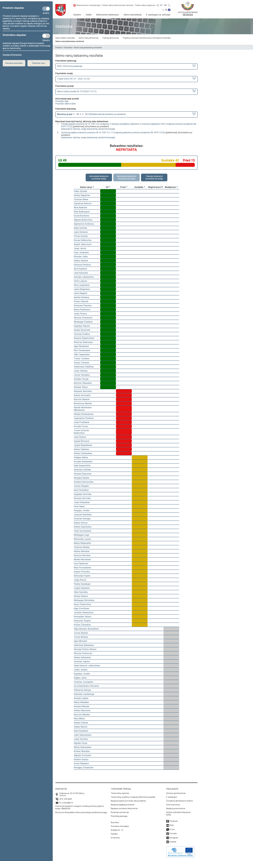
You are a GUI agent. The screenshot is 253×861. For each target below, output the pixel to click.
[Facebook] (167, 821)
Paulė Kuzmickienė (82, 531)
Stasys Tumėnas (81, 362)
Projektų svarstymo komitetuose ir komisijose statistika (147, 38)
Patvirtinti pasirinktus (14, 63)
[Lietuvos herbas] (60, 10)
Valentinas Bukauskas (84, 645)
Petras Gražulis (81, 236)
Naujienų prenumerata (175, 808)
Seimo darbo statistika (65, 38)
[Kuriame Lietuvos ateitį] (180, 857)
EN (165, 5)
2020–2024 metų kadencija (69, 66)
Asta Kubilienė (80, 269)
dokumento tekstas (71, 129)
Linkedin (172, 842)
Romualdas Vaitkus (82, 616)
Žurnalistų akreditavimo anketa (179, 801)
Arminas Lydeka (81, 698)
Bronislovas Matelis (83, 403)
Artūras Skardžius (82, 751)
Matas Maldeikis (81, 702)
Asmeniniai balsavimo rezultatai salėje (99, 177)
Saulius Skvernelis (82, 330)
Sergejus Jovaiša (81, 510)
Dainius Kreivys (80, 522)
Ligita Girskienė (81, 232)
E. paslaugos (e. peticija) (158, 14)
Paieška (114, 834)
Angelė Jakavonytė (83, 244)
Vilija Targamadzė (82, 354)
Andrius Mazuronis (82, 710)
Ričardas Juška (81, 256)
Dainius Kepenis (81, 260)
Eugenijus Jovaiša (82, 673)
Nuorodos (115, 822)
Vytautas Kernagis (82, 518)
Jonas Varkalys (81, 371)
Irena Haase (79, 506)
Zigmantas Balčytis (83, 203)
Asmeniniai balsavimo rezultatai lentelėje (126, 177)
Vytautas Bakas (81, 199)
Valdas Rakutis (80, 727)
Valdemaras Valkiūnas (84, 366)
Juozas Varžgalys (82, 375)
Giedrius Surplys (81, 759)
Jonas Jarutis (80, 248)
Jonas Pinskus (80, 313)
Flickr (171, 825)
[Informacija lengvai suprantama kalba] (169, 10)
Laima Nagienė (80, 293)
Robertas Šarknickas (83, 342)
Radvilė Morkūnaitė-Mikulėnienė (83, 408)
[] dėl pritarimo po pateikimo (91, 114)
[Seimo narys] (93, 187)
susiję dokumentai (89, 129)
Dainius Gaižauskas (82, 657)
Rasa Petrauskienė (82, 567)
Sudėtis (77, 14)
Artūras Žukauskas (82, 625)
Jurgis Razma (80, 580)
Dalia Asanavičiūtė (82, 465)
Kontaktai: (61, 789)
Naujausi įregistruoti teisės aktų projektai (128, 801)
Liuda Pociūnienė (81, 422)
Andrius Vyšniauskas (83, 453)
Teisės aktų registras (145, 5)
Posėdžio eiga (61, 101)
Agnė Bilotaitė (80, 641)
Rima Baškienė (80, 207)
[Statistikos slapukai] (46, 36)
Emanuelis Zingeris (82, 620)
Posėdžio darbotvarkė (65, 103)
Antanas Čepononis (82, 473)
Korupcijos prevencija (120, 812)
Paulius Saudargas (82, 584)
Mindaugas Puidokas (83, 322)
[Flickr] (167, 825)
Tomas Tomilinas (81, 358)
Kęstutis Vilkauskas (83, 383)
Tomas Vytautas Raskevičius (81, 431)
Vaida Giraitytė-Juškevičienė (87, 665)
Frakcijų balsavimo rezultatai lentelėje (154, 177)
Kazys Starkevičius (82, 604)
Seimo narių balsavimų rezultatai (69, 41)
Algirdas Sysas (80, 743)
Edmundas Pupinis (82, 576)
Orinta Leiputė (80, 281)
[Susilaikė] (144, 187)
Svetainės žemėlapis (120, 826)
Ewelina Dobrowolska (83, 482)
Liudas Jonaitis (80, 669)
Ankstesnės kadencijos (107, 14)
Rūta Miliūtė (79, 718)
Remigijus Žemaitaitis (83, 767)
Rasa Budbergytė (82, 211)
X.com (172, 829)
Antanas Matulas (81, 706)
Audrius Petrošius (82, 571)
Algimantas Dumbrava (84, 224)
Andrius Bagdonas (82, 195)
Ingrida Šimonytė (81, 441)
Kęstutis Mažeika (82, 714)
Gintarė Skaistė (81, 596)
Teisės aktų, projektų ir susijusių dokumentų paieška (133, 797)
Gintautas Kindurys (82, 264)
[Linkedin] (167, 842)
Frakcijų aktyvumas (111, 38)
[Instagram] (167, 838)
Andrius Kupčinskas (82, 527)
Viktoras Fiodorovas (83, 653)
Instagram (173, 838)
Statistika (68, 47)
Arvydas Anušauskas (83, 461)
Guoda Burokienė (81, 215)
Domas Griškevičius (83, 240)
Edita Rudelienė (81, 731)
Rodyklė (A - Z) (117, 830)
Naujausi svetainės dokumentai (124, 808)
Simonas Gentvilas (82, 498)
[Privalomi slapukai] (46, 8)
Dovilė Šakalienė (81, 763)
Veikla (88, 14)
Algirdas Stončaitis (82, 755)
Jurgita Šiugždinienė (83, 445)
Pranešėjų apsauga (119, 816)
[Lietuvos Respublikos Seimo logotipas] (188, 8)
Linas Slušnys (80, 437)
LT (161, 5)
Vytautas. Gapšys (82, 661)
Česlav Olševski (81, 301)
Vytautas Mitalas (82, 547)
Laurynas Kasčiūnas (83, 514)
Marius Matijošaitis (82, 543)
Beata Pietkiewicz (82, 309)
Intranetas (115, 838)
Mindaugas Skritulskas (84, 600)
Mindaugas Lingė (81, 535)
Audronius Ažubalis (82, 469)
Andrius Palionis (81, 722)
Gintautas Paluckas (83, 305)
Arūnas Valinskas (81, 449)
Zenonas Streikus (82, 334)
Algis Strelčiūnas (81, 608)
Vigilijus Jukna (80, 678)
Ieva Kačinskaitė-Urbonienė (86, 686)
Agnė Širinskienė (81, 346)
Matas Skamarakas (82, 747)
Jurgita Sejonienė (82, 588)
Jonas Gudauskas (82, 502)
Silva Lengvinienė (82, 285)
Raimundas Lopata (82, 539)
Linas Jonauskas (81, 252)
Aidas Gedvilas (80, 228)
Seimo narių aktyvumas (89, 38)
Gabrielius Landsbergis (84, 694)
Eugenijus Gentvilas (82, 494)
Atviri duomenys (173, 805)
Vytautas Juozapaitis (83, 682)
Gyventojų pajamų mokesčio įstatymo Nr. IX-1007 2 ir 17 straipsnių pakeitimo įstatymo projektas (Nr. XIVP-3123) (113, 132)
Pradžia (58, 47)
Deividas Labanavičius (84, 277)
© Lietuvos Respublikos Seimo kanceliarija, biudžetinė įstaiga (81, 812)
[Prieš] (126, 187)
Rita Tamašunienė (82, 350)
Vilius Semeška (81, 592)
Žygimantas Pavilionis (84, 418)
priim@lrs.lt (68, 803)
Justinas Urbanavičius (84, 612)
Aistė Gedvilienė (81, 490)
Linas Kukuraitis (81, 273)
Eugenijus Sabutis (82, 326)
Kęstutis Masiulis (82, 399)
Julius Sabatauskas (82, 735)
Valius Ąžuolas (80, 191)
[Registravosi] (162, 187)
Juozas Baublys (81, 633)
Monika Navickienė (82, 559)
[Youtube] (167, 833)
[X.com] (167, 829)
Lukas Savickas (81, 739)
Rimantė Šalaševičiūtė (84, 338)
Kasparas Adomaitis (83, 391)
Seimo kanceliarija (133, 14)
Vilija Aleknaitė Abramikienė (86, 629)
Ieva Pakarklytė (81, 563)
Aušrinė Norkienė (81, 297)
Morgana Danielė (81, 478)
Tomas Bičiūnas (81, 637)
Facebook (173, 821)
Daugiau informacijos (12, 54)
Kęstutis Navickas (82, 555)
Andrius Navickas (81, 551)
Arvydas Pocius (81, 426)
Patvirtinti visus (38, 63)
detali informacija (106, 129)
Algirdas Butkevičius (83, 220)
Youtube (173, 833)
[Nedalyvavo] (177, 187)
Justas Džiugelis (81, 486)
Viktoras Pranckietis (83, 317)
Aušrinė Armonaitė (82, 395)
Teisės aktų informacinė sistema (117, 5)
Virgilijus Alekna (81, 457)
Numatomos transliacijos (89, 5)
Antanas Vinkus (81, 387)
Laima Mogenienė (82, 289)
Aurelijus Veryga (81, 379)
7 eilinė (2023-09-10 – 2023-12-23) (73, 79)
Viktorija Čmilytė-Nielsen (85, 649)
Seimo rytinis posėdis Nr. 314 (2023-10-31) (76, 91)
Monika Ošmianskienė (84, 414)
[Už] (109, 187)
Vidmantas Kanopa (82, 690)
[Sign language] (166, 10)
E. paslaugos (171, 797)
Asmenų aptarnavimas (176, 793)
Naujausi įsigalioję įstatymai (122, 805)
